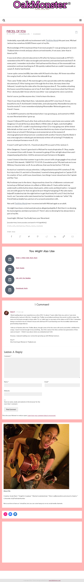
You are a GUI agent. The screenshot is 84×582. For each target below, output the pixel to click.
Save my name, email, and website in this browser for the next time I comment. (22, 403)
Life (28, 34)
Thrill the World (52, 40)
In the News (23, 34)
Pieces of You (16, 31)
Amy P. (12, 312)
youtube (39, 226)
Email (47, 382)
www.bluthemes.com (55, 580)
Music (28, 226)
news (33, 226)
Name (6, 382)
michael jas (20, 226)
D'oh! (9, 226)
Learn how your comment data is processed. (42, 415)
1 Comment (37, 34)
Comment (7, 356)
